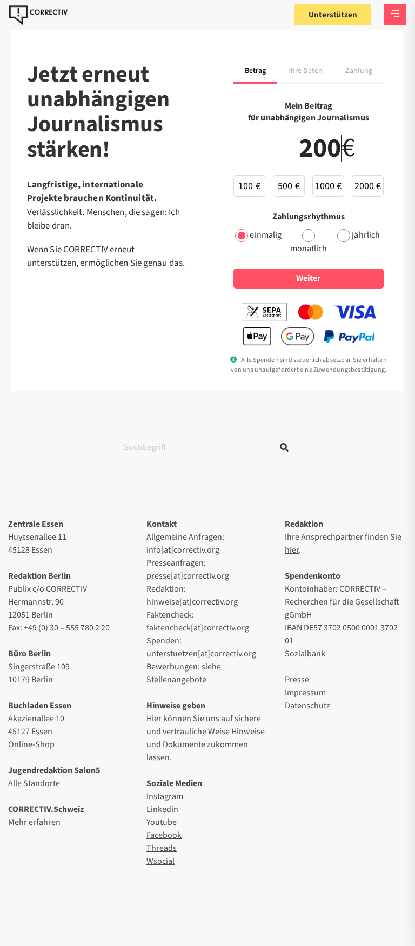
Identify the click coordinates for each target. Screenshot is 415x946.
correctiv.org (38, 15)
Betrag (255, 70)
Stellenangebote (176, 680)
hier (292, 550)
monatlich (308, 248)
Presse (297, 680)
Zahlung (359, 70)
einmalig (266, 235)
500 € (289, 186)
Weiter (308, 278)
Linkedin (162, 809)
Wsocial (160, 861)
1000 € (328, 186)
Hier (154, 718)
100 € (249, 186)
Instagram (164, 796)
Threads (161, 848)
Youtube (161, 822)
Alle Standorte (34, 783)
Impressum (305, 693)
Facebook (164, 835)
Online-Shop (31, 744)
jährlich (366, 235)
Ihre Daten (305, 70)
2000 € (367, 186)
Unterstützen (333, 15)
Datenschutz (307, 706)
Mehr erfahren (34, 822)
